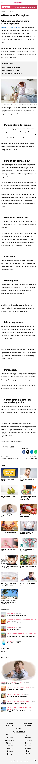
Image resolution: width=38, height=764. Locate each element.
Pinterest (11, 737)
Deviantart (10, 745)
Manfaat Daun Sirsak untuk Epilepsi (9, 457)
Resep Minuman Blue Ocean (16, 643)
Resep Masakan (29, 619)
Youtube (29, 748)
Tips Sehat (16, 682)
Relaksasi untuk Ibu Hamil (8, 532)
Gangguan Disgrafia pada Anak (10, 684)
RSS (29, 754)
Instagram (10, 743)
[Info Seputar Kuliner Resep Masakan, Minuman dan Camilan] (19, 2)
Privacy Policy (28, 723)
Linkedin (29, 743)
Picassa (11, 751)
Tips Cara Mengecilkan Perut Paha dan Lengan (9, 567)
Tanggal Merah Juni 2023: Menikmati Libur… (21, 711)
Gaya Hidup (10, 633)
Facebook (10, 735)
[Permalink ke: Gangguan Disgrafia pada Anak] (9, 509)
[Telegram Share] (31, 452)
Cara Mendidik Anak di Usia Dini (17, 696)
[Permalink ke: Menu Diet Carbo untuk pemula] (9, 473)
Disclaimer (9, 726)
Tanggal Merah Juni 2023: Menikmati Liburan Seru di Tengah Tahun (8, 602)
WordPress (29, 740)
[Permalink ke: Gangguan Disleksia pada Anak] (28, 577)
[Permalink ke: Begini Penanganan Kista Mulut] (28, 473)
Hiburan (15, 633)
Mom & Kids (10, 682)
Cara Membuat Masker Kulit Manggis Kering (28, 515)
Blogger (11, 754)
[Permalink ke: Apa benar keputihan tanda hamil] (9, 543)
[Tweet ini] (27, 452)
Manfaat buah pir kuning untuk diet (12, 73)
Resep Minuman (11, 613)
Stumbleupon (10, 740)
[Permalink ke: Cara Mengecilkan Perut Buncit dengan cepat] (28, 526)
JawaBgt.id (3, 651)
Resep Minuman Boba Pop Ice (16, 615)
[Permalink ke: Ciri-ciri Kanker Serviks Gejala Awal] (28, 543)
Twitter (29, 735)
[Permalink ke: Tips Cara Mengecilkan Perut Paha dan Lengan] (9, 560)
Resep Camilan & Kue (19, 619)
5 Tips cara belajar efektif (31, 457)
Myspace (29, 745)
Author (18, 728)
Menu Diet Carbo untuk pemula (11, 67)
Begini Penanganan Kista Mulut (20, 7)
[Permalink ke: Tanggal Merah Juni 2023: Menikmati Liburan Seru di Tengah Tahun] (9, 594)
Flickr (28, 751)
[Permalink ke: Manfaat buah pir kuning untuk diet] (9, 490)
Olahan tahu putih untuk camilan (17, 623)
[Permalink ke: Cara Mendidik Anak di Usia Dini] (28, 560)
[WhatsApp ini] (35, 452)
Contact (28, 726)
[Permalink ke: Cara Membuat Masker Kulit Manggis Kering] (28, 509)
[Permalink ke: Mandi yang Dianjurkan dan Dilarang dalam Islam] (9, 577)
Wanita (21, 682)
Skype (10, 748)
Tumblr (29, 737)
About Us (10, 723)
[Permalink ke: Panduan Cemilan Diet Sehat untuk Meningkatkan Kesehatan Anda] (28, 490)
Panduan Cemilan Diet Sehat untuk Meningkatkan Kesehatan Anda (28, 497)
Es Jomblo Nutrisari (13, 629)
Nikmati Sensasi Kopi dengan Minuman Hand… (21, 637)
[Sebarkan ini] (23, 452)
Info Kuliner (10, 619)
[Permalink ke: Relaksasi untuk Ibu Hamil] (9, 526)
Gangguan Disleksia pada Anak (16, 703)
